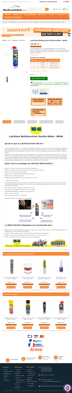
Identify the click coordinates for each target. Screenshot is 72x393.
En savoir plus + (34, 55)
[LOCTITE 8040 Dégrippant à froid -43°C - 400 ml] (44, 307)
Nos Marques (31, 385)
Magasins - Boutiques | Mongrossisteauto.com (32, 379)
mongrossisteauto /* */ (15, 8)
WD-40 (21, 148)
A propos (18, 377)
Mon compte (31, 383)
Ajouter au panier (38, 78)
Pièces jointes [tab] (32, 121)
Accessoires (6, 380)
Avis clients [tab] (59, 121)
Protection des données (19, 383)
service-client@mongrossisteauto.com (51, 381)
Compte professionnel (30, 370)
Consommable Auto (8, 371)
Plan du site (31, 375)
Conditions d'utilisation (18, 372)
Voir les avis (43, 93)
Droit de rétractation (17, 387)
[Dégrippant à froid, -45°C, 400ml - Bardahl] (11, 307)
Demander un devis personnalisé (38, 70)
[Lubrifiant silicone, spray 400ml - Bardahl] (28, 307)
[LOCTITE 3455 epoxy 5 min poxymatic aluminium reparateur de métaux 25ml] (44, 266)
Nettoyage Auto (7, 373)
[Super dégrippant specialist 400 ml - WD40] (61, 307)
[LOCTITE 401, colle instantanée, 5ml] (61, 266)
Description (7, 121)
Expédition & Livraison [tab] (46, 121)
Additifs (5, 369)
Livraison (18, 369)
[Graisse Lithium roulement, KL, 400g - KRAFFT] (11, 266)
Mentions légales (20, 375)
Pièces (5, 378)
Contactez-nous (31, 373)
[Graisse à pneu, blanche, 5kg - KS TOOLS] (28, 266)
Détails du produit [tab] (19, 121)
